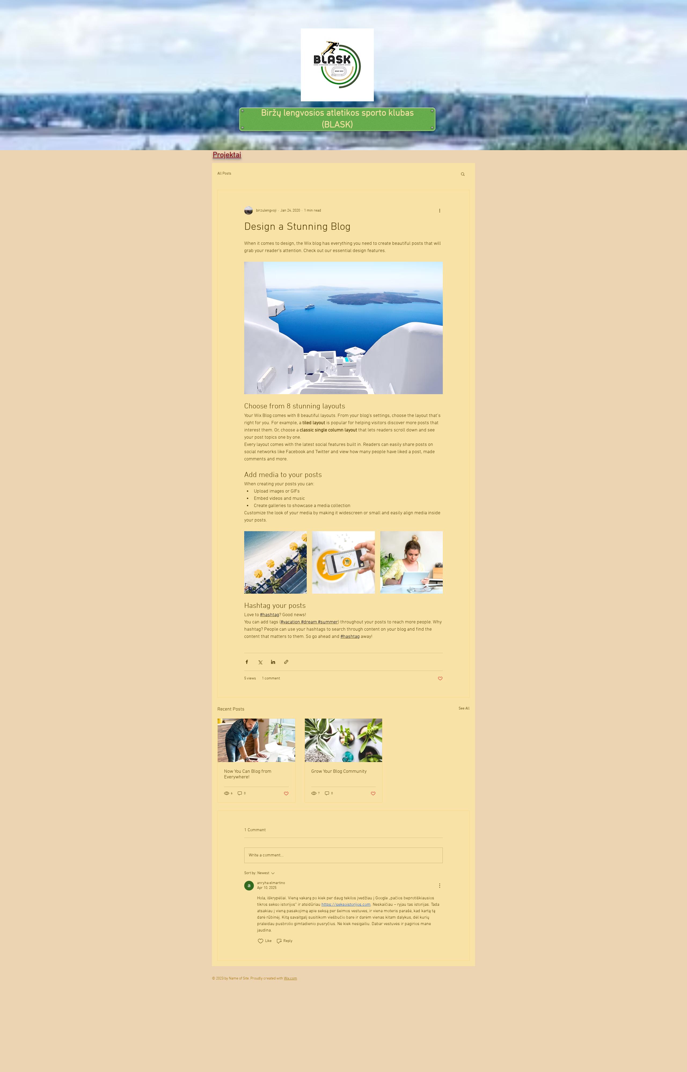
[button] (462, 174)
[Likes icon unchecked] (260, 941)
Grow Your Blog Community (339, 771)
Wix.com (290, 978)
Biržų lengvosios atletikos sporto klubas (337, 113)
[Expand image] (275, 562)
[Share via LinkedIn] (273, 661)
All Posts (224, 173)
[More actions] (439, 210)
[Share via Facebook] (246, 661)
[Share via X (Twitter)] (259, 661)
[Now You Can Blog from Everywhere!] (256, 740)
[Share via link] (286, 661)
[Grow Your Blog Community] (343, 740)
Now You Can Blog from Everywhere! (247, 774)
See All (464, 708)
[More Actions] (439, 885)
